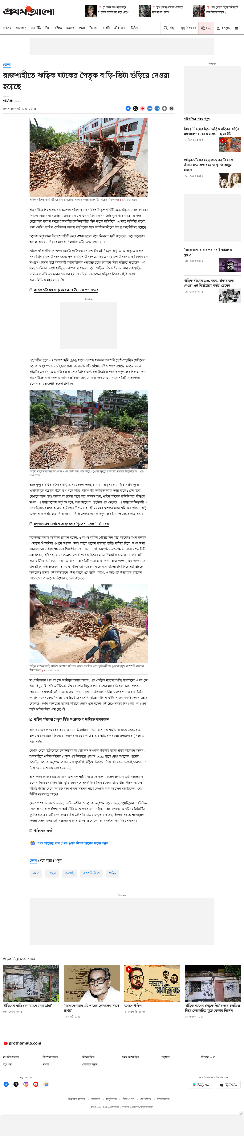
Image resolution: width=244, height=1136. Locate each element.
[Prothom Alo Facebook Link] (8, 1085)
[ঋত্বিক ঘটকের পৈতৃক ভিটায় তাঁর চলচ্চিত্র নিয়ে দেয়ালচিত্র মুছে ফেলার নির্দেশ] (213, 983)
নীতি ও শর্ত (128, 1099)
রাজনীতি (36, 28)
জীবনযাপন (120, 28)
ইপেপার (7, 1065)
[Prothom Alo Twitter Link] (18, 1085)
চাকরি (106, 28)
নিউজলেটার (163, 1099)
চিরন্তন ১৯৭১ (208, 1057)
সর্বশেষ (7, 28)
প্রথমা (46, 1065)
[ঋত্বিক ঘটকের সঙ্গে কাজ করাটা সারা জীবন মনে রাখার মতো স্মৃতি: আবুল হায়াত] (230, 180)
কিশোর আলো (50, 1057)
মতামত (70, 28)
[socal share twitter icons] (136, 110)
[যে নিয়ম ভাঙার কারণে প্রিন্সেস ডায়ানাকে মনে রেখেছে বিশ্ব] (91, 11)
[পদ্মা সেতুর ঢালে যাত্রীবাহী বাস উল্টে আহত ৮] (199, 11)
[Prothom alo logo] (22, 1044)
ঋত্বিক (112, 873)
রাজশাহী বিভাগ (91, 873)
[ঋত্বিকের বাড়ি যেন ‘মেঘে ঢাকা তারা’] (31, 983)
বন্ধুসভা (166, 1057)
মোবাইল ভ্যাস (90, 1065)
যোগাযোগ (145, 1099)
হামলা (36, 873)
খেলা (82, 28)
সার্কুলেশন (111, 1099)
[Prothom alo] (29, 11)
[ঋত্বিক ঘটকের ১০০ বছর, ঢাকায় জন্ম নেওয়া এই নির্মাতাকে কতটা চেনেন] (230, 296)
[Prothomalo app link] (201, 1085)
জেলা (7, 65)
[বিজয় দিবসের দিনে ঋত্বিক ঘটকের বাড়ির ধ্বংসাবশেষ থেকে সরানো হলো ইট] (230, 144)
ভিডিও (134, 28)
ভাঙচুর (52, 873)
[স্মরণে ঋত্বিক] (152, 983)
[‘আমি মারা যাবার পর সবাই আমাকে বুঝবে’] (230, 265)
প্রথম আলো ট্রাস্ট (130, 1057)
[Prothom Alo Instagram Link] (28, 1085)
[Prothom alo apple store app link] (228, 1085)
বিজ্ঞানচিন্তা (88, 1057)
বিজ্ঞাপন (96, 1099)
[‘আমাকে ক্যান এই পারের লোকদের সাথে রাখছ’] (92, 983)
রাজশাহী (69, 873)
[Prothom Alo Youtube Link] (38, 1085)
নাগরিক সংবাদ (11, 1057)
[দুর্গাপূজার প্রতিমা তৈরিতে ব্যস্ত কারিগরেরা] (145, 11)
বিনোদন (93, 28)
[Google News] (46, 1085)
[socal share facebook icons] (128, 110)
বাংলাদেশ (21, 28)
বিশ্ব (47, 28)
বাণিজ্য (58, 28)
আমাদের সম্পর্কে (76, 1099)
